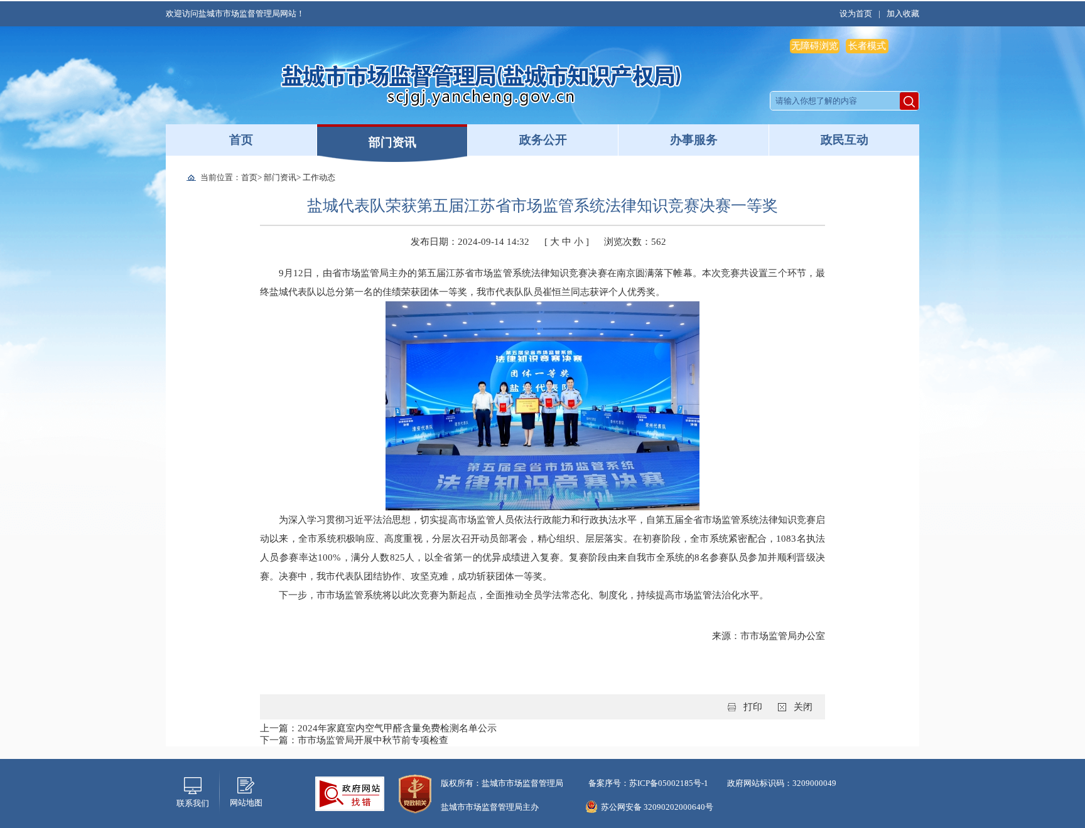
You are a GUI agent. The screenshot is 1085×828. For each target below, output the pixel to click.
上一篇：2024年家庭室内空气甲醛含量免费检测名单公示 (378, 728)
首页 (241, 139)
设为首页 (855, 13)
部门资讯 (392, 142)
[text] (835, 101)
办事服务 (694, 139)
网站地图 (246, 802)
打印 (752, 707)
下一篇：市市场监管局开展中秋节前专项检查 (354, 740)
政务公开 (543, 139)
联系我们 (192, 803)
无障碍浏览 (814, 46)
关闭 (803, 707)
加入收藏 (903, 13)
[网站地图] (245, 784)
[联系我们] (193, 785)
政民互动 (844, 139)
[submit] (909, 101)
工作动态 (319, 177)
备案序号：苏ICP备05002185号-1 (648, 783)
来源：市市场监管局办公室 (768, 636)
